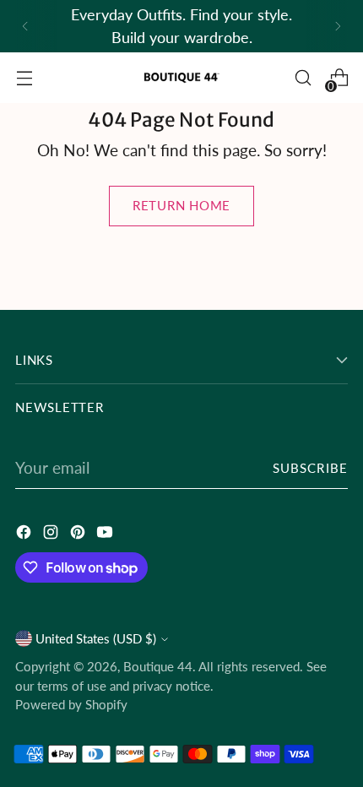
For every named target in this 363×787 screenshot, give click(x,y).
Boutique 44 (157, 666)
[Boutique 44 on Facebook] (25, 534)
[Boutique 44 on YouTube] (106, 534)
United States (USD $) (95, 638)
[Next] (337, 26)
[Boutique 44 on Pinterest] (79, 534)
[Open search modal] (302, 78)
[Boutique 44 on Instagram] (52, 534)
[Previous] (25, 26)
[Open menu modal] (24, 78)
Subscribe (310, 467)
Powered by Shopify (71, 704)
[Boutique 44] (181, 77)
